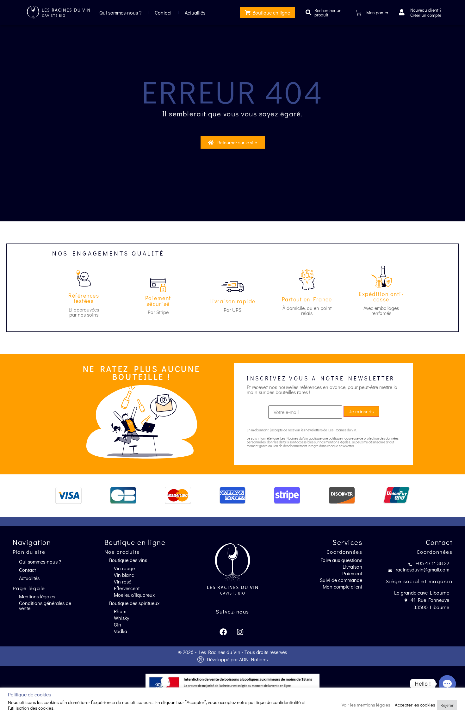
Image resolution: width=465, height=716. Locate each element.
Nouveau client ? (425, 10)
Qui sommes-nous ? (120, 12)
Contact (163, 12)
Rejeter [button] (447, 705)
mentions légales (338, 442)
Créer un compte (425, 15)
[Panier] (359, 13)
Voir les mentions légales (366, 705)
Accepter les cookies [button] (415, 705)
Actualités (195, 12)
